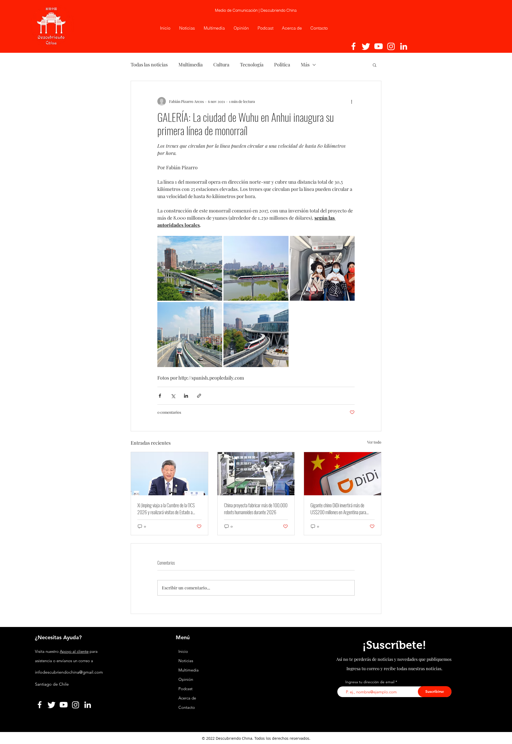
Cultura (221, 64)
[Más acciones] (351, 101)
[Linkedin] (404, 46)
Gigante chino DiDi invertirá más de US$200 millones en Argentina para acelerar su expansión (338, 509)
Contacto (186, 707)
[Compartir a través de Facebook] (159, 395)
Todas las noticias (149, 64)
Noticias (185, 660)
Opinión (186, 679)
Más (305, 64)
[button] (374, 65)
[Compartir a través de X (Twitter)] (172, 395)
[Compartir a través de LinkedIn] (186, 395)
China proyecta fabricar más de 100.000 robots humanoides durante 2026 (255, 509)
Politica (282, 64)
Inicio (183, 651)
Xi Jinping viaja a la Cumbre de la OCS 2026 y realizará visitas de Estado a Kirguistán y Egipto (166, 509)
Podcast (185, 688)
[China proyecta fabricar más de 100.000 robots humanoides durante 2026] (256, 473)
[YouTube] (378, 46)
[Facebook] (353, 46)
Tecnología (251, 64)
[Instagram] (391, 46)
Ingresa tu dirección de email (369, 682)
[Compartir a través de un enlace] (199, 395)
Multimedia (190, 64)
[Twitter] (366, 46)
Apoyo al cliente (74, 651)
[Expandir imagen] (189, 268)
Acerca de (187, 698)
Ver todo (374, 442)
